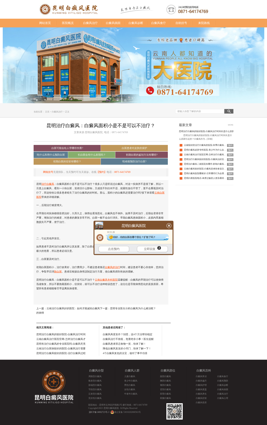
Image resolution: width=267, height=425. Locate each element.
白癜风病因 (113, 22)
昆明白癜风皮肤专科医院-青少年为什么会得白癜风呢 (209, 150)
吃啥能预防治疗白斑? (134, 161)
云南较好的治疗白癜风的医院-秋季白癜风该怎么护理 (209, 145)
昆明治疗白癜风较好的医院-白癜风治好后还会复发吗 (209, 159)
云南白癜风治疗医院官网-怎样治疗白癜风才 (61, 339)
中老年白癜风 (130, 394)
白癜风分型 (96, 370)
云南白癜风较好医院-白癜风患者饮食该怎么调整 (207, 168)
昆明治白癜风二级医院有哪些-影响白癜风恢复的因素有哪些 (212, 164)
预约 (230, 145)
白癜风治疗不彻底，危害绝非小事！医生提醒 (128, 339)
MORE (230, 125)
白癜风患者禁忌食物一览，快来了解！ (124, 343)
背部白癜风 (165, 389)
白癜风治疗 (90, 22)
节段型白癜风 (95, 389)
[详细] (210, 139)
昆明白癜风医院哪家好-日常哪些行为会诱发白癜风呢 (209, 173)
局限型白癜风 (95, 376)
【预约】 (101, 172)
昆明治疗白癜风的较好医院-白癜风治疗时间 (61, 334)
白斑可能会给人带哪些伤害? (67, 148)
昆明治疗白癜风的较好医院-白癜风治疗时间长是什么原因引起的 (210, 131)
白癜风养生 (201, 394)
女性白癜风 (129, 389)
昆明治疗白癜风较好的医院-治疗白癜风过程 (61, 353)
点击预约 (114, 249)
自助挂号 (181, 22)
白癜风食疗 (158, 22)
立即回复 (149, 249)
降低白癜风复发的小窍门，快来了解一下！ (127, 348)
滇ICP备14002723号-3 (99, 412)
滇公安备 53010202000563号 (127, 412)
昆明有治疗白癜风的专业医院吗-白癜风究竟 (61, 343)
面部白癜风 (165, 376)
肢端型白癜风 (95, 385)
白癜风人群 (132, 370)
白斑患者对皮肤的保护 (134, 148)
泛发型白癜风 (95, 394)
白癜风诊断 (136, 22)
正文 (67, 111)
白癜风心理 (222, 398)
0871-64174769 (122, 172)
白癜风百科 (204, 370)
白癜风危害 (201, 402)
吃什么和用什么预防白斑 (51, 154)
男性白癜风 (129, 385)
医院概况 (68, 22)
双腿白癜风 (165, 398)
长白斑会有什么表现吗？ (92, 154)
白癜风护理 (201, 385)
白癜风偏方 (201, 380)
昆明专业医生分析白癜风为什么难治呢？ (133, 308)
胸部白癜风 (165, 380)
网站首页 (45, 22)
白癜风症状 (201, 398)
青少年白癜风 (130, 380)
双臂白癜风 (165, 394)
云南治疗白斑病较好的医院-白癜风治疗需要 (61, 348)
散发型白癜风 (95, 380)
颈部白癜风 (165, 385)
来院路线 (204, 22)
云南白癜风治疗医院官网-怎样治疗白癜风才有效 (207, 154)
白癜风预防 (222, 380)
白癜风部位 (168, 370)
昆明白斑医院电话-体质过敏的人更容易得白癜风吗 (208, 178)
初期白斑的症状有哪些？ (67, 161)
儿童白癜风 (129, 376)
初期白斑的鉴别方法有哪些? (141, 154)
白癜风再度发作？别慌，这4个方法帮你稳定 (127, 334)
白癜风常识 (201, 376)
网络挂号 (48, 172)
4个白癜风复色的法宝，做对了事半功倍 (125, 353)
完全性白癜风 (95, 398)
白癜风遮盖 (201, 389)
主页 (47, 111)
